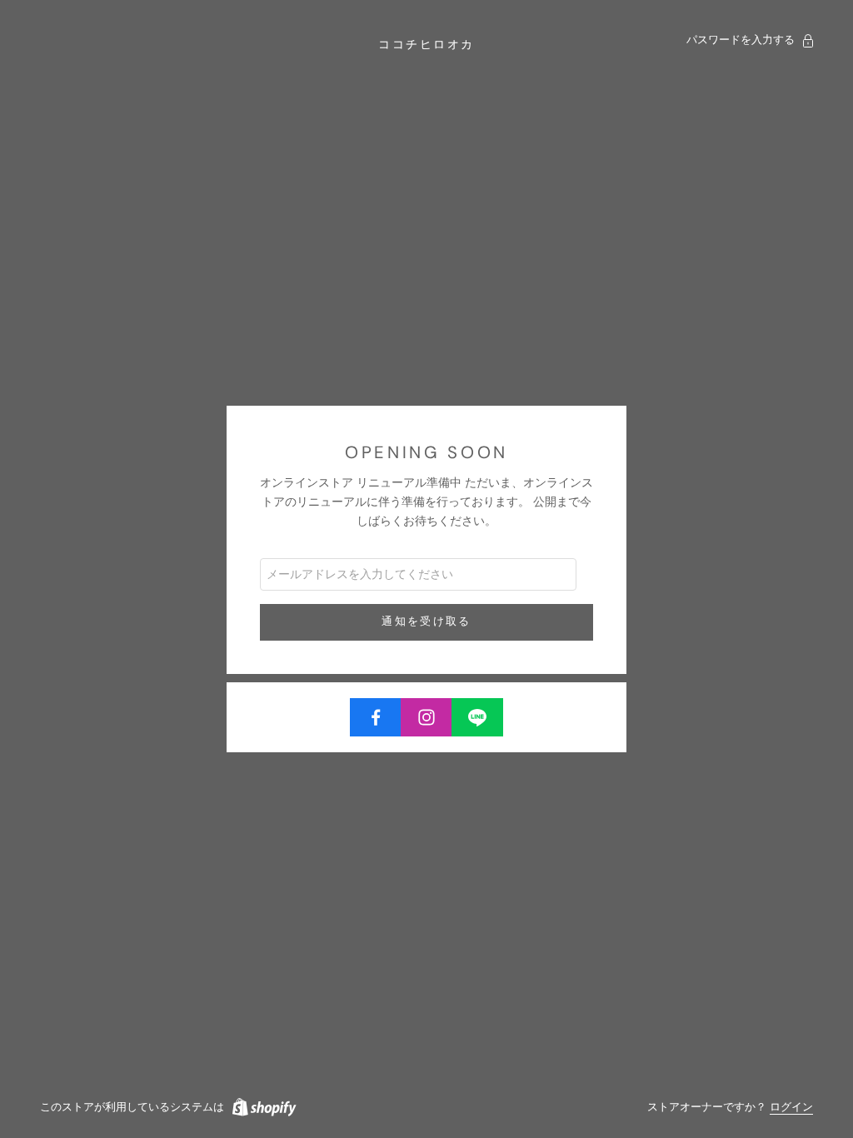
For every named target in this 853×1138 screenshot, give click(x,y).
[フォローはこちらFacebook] (376, 717)
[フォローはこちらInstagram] (426, 717)
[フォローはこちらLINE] (477, 717)
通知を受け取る (426, 621)
